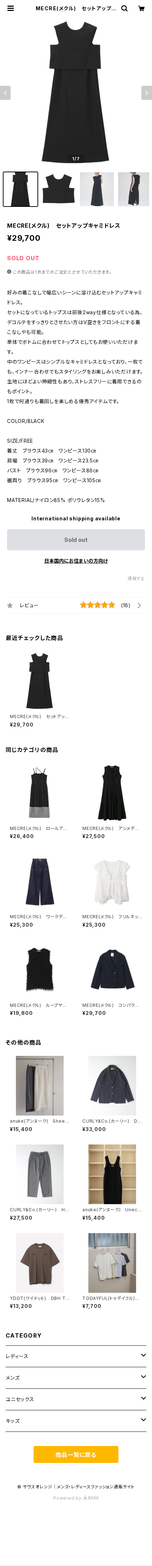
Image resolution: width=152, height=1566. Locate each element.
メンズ (12, 1378)
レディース (17, 1356)
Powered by (68, 1498)
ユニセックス (20, 1399)
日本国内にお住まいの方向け (76, 561)
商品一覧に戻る (76, 1454)
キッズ (12, 1421)
